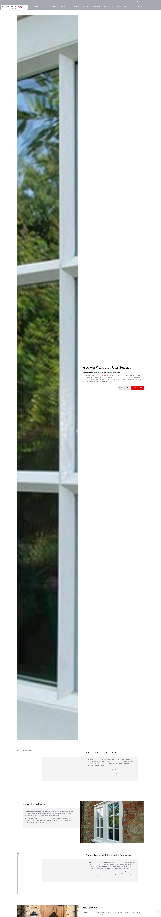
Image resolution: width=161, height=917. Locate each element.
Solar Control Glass (52, 6)
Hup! (70, 6)
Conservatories (97, 6)
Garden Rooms (86, 6)
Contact (140, 6)
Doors (42, 6)
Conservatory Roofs (109, 6)
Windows (36, 6)
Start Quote (137, 387)
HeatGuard (103, 375)
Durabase (63, 6)
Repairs (119, 6)
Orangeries (77, 6)
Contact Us (123, 387)
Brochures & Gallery (129, 6)
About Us (28, 6)
